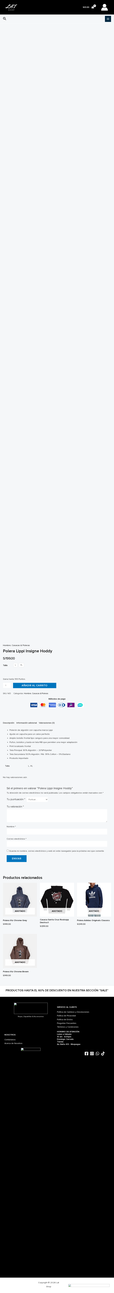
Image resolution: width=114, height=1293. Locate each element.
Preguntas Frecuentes (66, 1023)
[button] (4, 18)
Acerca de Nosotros (13, 1043)
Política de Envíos (65, 1019)
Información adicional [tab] (26, 723)
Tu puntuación (16, 799)
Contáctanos (10, 1039)
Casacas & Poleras (21, 645)
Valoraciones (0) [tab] (47, 723)
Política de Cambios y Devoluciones (73, 1012)
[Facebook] (86, 1053)
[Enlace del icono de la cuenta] (104, 7)
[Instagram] (92, 1053)
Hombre (7, 645)
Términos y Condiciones (68, 1027)
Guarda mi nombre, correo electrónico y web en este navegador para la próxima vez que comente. (56, 851)
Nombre (11, 826)
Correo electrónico (16, 839)
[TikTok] (103, 1053)
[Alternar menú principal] (108, 19)
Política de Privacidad (66, 1015)
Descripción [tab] (8, 723)
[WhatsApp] (97, 1053)
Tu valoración (15, 806)
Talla (5, 665)
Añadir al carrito (35, 685)
